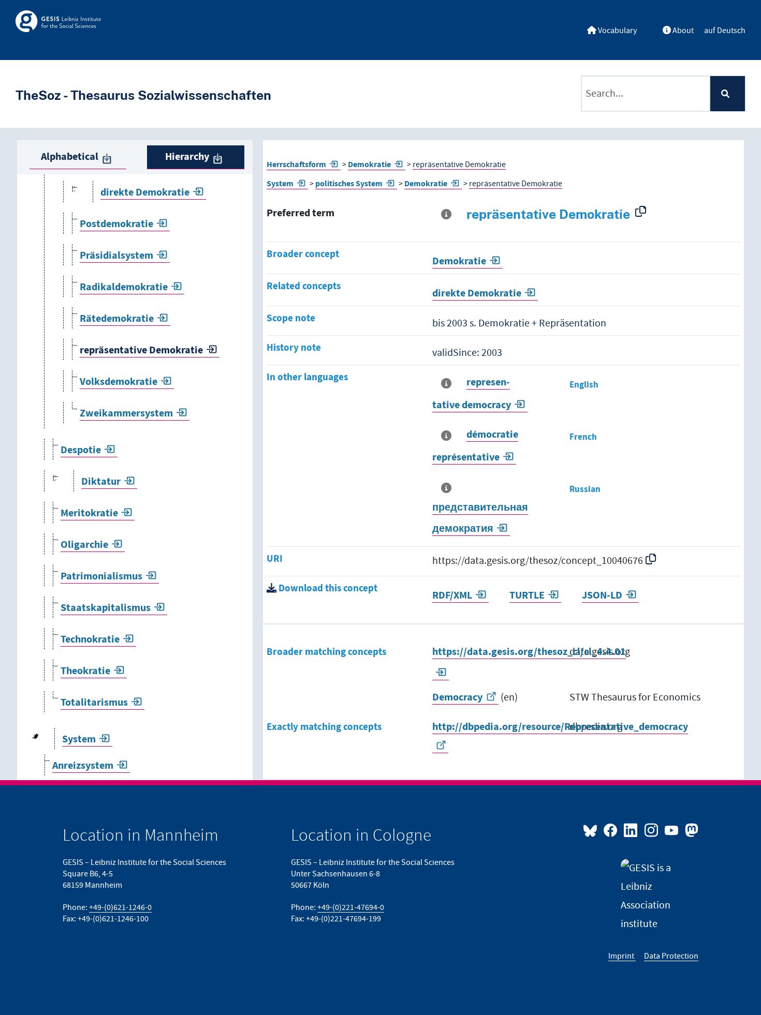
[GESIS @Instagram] (651, 829)
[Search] (727, 94)
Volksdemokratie (118, 382)
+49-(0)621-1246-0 (120, 907)
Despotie (81, 450)
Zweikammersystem (126, 414)
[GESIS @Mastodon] (690, 829)
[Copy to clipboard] (643, 211)
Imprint (622, 956)
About (682, 30)
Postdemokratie (116, 224)
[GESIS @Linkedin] (631, 829)
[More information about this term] (448, 214)
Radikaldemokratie (124, 287)
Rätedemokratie (117, 319)
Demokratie (369, 164)
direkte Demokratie (144, 193)
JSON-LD (602, 596)
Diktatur (101, 482)
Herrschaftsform (296, 164)
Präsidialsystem (116, 256)
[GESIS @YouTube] (672, 829)
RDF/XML (452, 596)
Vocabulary (616, 30)
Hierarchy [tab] (187, 157)
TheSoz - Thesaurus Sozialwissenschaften (143, 95)
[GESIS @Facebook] (611, 829)
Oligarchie (84, 545)
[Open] (74, 193)
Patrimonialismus (101, 577)
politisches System (349, 183)
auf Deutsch (724, 30)
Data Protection (671, 956)
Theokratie (85, 671)
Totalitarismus (94, 703)
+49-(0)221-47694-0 (350, 907)
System (79, 740)
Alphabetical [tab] (69, 157)
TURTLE (527, 596)
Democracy (457, 698)
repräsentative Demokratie (141, 350)
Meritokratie (89, 513)
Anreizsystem (82, 766)
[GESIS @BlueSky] (592, 829)
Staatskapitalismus (106, 608)
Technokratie (90, 640)
